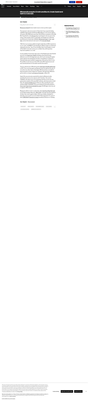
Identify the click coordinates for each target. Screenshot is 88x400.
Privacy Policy (19, 391)
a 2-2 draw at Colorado (37, 73)
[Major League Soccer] (3, 6)
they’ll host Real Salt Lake (49, 90)
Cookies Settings (56, 391)
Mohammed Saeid (43, 39)
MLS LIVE (38, 92)
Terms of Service (17, 394)
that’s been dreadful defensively (47, 66)
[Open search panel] (65, 6)
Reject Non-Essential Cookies (66, 391)
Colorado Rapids (46, 40)
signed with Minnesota (30, 82)
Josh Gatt (23, 106)
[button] (41, 6)
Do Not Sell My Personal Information (8, 398)
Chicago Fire (34, 35)
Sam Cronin (28, 32)
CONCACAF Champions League (31, 97)
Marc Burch (41, 32)
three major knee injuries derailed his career (30, 86)
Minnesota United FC (25, 27)
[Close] (86, 391)
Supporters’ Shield (31, 55)
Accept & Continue (78, 391)
